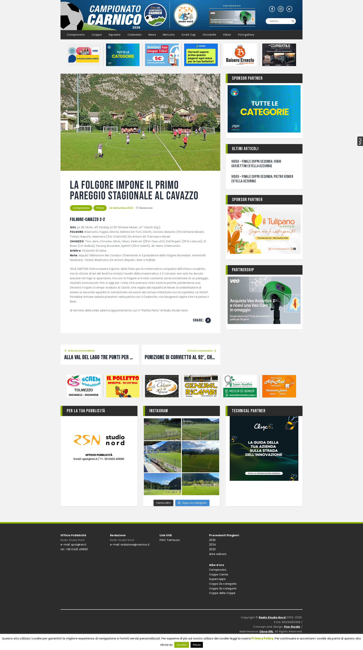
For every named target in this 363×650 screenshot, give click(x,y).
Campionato (81, 208)
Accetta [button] (182, 645)
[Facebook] (208, 320)
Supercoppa (217, 579)
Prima (100, 208)
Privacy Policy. (262, 638)
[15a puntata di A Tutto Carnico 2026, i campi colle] (181, 456)
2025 (212, 540)
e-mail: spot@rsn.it (73, 544)
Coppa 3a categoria (223, 588)
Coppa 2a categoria (223, 584)
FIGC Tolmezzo (170, 540)
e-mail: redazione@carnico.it (130, 544)
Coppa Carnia (218, 574)
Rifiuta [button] (197, 645)
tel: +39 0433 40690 (74, 549)
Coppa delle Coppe (222, 593)
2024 (212, 544)
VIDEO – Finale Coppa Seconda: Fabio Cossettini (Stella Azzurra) (256, 163)
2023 (212, 549)
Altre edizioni (217, 554)
